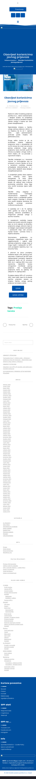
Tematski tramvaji (9, 668)
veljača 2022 (6, 475)
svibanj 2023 (6, 450)
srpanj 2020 (6, 508)
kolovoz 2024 (6, 423)
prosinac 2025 (7, 395)
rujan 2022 (6, 462)
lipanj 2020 (6, 510)
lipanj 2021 (6, 490)
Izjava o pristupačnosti (9, 573)
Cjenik (6, 632)
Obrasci (6, 637)
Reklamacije (8, 596)
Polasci (6, 606)
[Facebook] (13, 15)
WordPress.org (7, 552)
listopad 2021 (7, 482)
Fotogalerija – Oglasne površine (13, 663)
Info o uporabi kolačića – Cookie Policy (14, 567)
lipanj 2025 (6, 406)
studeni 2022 (7, 459)
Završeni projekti (9, 647)
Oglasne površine (9, 659)
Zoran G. (26, 106)
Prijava (5, 547)
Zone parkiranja (8, 630)
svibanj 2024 (6, 428)
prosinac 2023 (7, 437)
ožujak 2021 (6, 495)
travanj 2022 (6, 471)
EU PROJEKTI (6, 643)
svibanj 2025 (6, 408)
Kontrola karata (8, 621)
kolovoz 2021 (6, 486)
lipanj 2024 (6, 426)
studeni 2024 (7, 417)
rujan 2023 (6, 442)
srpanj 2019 (6, 511)
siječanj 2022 (7, 477)
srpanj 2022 (6, 466)
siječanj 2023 (7, 455)
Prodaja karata (25, 108)
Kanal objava (7, 549)
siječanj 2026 (7, 393)
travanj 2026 (6, 390)
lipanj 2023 (6, 448)
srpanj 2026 (6, 386)
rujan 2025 (6, 401)
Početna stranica (10, 60)
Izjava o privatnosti (8, 569)
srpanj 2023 (6, 446)
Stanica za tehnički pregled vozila (13, 624)
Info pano (6, 525)
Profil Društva (8, 587)
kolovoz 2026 (6, 384)
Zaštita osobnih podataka (10, 566)
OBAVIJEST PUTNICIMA (9, 364)
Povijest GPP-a (8, 600)
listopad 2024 (7, 419)
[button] (18, 288)
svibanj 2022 (6, 470)
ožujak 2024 (6, 432)
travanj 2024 (6, 430)
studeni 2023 (7, 439)
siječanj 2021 (7, 499)
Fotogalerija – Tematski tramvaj (13, 664)
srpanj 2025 (6, 404)
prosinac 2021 (7, 479)
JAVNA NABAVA (7, 651)
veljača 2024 (6, 433)
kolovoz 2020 (6, 506)
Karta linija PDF (9, 610)
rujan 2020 (6, 504)
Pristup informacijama (9, 564)
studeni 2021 (7, 481)
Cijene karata (8, 615)
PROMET (5, 602)
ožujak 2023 (6, 453)
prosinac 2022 (7, 457)
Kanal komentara (8, 551)
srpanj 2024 (6, 424)
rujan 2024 (6, 421)
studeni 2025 (7, 397)
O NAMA (5, 585)
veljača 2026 (6, 392)
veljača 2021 (6, 497)
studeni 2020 (7, 502)
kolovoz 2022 (6, 464)
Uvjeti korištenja (7, 571)
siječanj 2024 (7, 435)
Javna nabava (7, 528)
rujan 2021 (6, 484)
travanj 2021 (6, 493)
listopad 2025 (7, 399)
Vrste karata (7, 614)
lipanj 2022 (6, 468)
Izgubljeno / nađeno (10, 598)
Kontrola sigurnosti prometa (12, 622)
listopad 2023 (7, 441)
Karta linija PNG (9, 611)
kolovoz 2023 (6, 444)
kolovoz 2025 (6, 403)
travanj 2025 (6, 410)
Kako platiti (7, 634)
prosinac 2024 (7, 415)
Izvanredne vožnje (9, 667)
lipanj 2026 (6, 388)
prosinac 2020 (7, 501)
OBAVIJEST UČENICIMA (9, 355)
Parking (5, 628)
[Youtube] (18, 15)
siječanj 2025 (7, 413)
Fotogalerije (7, 661)
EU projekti (6, 523)
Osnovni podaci (8, 591)
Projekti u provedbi (9, 645)
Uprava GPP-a (8, 589)
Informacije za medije (10, 526)
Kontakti (6, 594)
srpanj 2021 (6, 488)
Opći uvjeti (7, 636)
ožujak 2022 (6, 473)
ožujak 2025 (6, 412)
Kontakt (6, 649)
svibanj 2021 (6, 491)
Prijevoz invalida (9, 619)
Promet (5, 534)
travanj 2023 (6, 452)
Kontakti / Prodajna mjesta (11, 617)
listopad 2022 (7, 461)
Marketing (6, 530)
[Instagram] (23, 15)
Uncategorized (8, 536)
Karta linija (7, 608)
